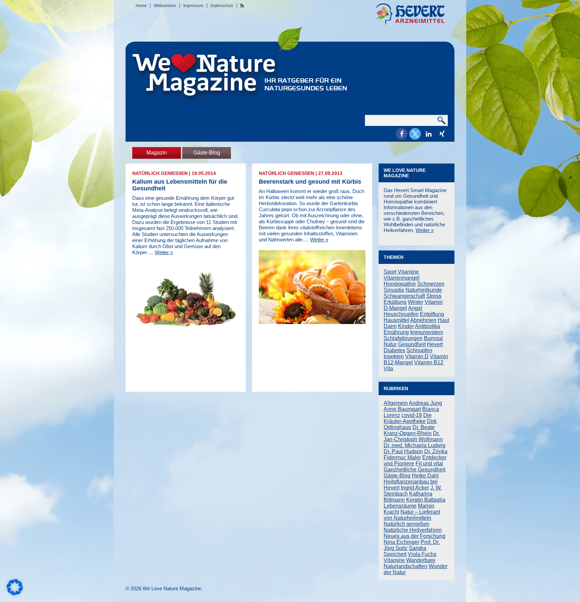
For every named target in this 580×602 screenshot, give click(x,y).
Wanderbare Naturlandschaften (409, 563)
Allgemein (396, 403)
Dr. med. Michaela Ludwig (414, 445)
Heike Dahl (425, 475)
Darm (390, 326)
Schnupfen (419, 350)
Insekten (394, 356)
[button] (401, 134)
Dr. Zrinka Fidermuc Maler (415, 454)
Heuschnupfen (401, 314)
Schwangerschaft (404, 296)
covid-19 (411, 415)
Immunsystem (426, 332)
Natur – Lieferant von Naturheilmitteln (412, 515)
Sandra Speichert (405, 551)
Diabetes (394, 350)
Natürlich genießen (160, 173)
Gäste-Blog (206, 152)
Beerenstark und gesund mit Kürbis (310, 181)
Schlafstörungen (403, 338)
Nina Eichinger (401, 542)
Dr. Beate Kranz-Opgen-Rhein (409, 430)
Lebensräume (400, 506)
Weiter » (164, 252)
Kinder (406, 326)
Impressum (193, 5)
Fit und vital (429, 463)
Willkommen (165, 5)
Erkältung (395, 302)
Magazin (156, 152)
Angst (415, 308)
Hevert (435, 344)
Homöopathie (400, 284)
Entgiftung (432, 314)
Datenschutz (221, 5)
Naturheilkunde (423, 290)
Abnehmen (423, 320)
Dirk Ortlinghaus (410, 424)
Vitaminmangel (402, 278)
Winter (415, 302)
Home (141, 5)
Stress (433, 296)
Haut (443, 320)
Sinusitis (394, 290)
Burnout (433, 338)
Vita (388, 368)
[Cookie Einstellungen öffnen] (15, 593)
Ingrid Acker (415, 488)
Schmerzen (430, 284)
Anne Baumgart (402, 409)
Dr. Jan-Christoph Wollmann (413, 436)
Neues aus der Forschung (414, 536)
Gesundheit (412, 344)
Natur (390, 344)
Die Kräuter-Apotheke (408, 418)
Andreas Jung (425, 403)
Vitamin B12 (428, 362)
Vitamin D (417, 356)
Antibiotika (427, 326)
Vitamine (408, 272)
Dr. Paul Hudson (403, 451)
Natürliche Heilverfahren (413, 530)
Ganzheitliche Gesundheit (414, 469)
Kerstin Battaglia (425, 500)
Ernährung (396, 332)
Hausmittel (396, 320)
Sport (390, 272)
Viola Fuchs (422, 554)
